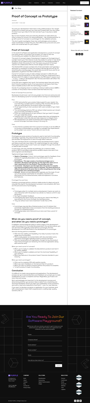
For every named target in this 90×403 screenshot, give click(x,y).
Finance (63, 378)
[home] (6, 3)
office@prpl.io (11, 386)
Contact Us (26, 385)
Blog (24, 383)
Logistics (63, 389)
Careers (25, 382)
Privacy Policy (26, 387)
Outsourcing (42, 380)
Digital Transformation (44, 382)
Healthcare (64, 380)
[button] (29, 2)
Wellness (63, 385)
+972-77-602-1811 (12, 385)
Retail (62, 382)
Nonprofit (63, 383)
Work (24, 378)
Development (42, 378)
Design (40, 383)
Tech (62, 387)
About (25, 380)
